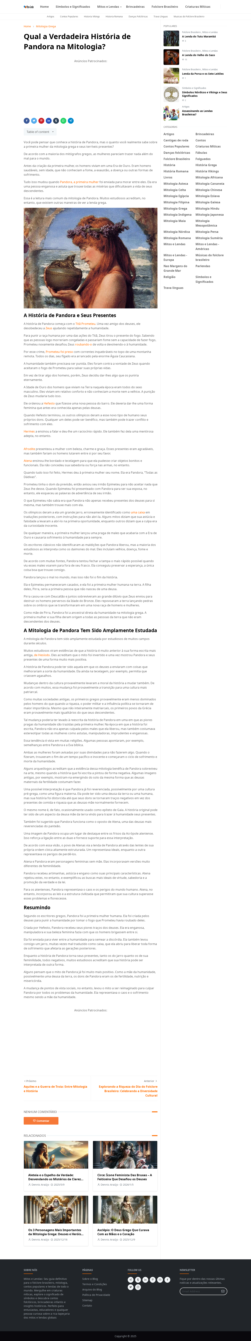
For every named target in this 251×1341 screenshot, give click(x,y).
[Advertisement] (90, 92)
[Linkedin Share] (49, 121)
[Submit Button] (223, 1291)
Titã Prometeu (85, 324)
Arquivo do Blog (92, 1289)
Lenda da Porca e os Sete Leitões (203, 73)
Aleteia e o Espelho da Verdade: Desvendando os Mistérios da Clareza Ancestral (55, 1179)
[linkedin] (145, 1280)
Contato (87, 1305)
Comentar (43, 1121)
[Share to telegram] (71, 121)
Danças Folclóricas (138, 16)
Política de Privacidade (96, 1295)
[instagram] (218, 6)
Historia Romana (114, 16)
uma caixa (138, 512)
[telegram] (131, 1280)
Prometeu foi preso (59, 352)
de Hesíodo (42, 655)
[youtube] (160, 1280)
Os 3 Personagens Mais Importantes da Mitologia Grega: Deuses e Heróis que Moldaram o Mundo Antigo (54, 1234)
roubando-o (83, 344)
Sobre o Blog (90, 1279)
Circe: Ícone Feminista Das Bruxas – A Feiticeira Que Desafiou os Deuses (124, 1177)
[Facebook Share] (27, 121)
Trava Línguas (161, 16)
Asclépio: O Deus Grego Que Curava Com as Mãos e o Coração (123, 1232)
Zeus (49, 328)
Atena (28, 461)
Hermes (29, 431)
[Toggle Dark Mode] (222, 7)
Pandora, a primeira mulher (79, 182)
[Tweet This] (34, 121)
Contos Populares (69, 16)
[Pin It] (41, 121)
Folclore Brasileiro (191, 32)
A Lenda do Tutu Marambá (199, 36)
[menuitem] (44, 6)
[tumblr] (138, 1280)
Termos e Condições (94, 1284)
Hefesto (49, 403)
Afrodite (29, 449)
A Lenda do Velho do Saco (198, 55)
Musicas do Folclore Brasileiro (189, 16)
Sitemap (87, 1300)
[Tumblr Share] (56, 121)
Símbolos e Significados (194, 88)
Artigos (50, 16)
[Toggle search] (225, 6)
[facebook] (215, 6)
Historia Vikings (92, 16)
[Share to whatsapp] (63, 121)
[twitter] (131, 1287)
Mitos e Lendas (210, 32)
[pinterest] (153, 1280)
